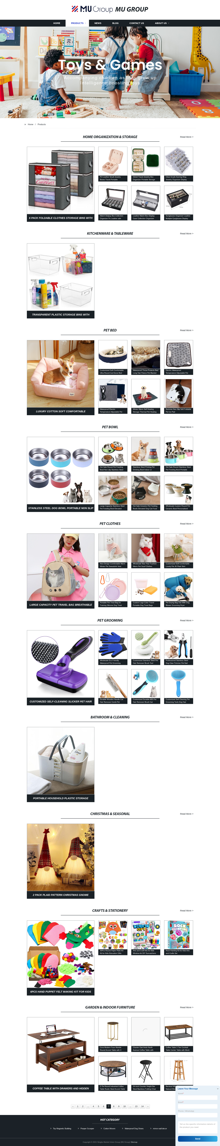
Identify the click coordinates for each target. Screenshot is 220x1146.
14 (142, 1106)
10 (124, 1106)
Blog (115, 23)
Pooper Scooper (87, 1128)
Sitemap (134, 1142)
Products (77, 23)
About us (161, 23)
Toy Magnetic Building (62, 1128)
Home (56, 23)
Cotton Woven (109, 1128)
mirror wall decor (160, 1128)
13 (136, 1106)
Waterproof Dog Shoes (134, 1128)
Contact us (136, 23)
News (97, 23)
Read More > (186, 137)
